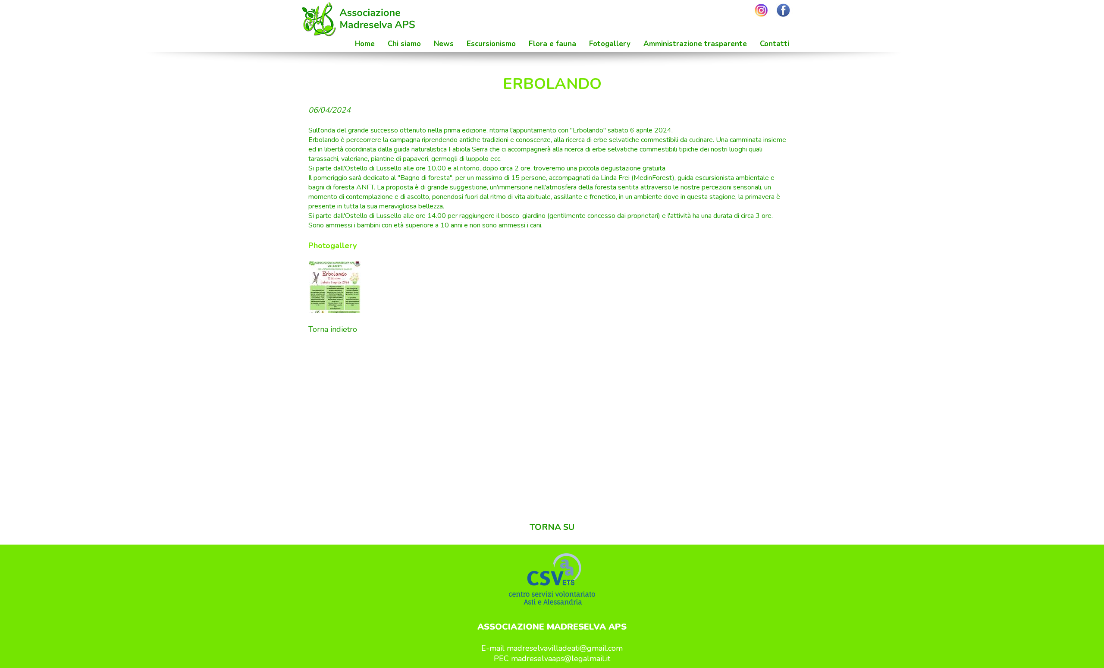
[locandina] (334, 287)
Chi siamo (404, 44)
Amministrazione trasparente (695, 44)
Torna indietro (332, 329)
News (444, 44)
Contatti (774, 44)
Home (365, 44)
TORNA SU (552, 527)
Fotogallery (609, 44)
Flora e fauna (552, 44)
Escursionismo (491, 44)
